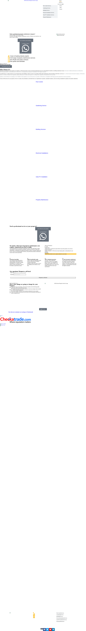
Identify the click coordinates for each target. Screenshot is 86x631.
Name (11, 272)
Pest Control (39, 82)
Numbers (12, 274)
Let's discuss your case (6, 66)
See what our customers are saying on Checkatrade (20, 312)
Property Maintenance (42, 199)
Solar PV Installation (42, 177)
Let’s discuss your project (25, 40)
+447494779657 (43, 232)
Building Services (41, 129)
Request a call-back (43, 277)
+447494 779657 (25, 43)
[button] (0, 320)
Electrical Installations (42, 153)
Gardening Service (41, 105)
